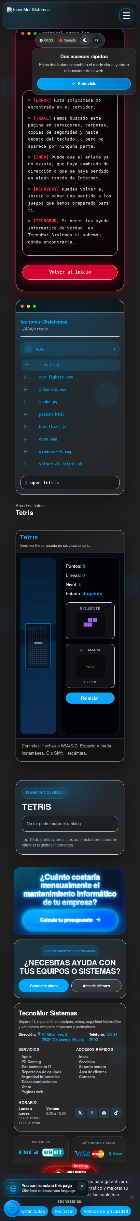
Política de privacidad (106, 1211)
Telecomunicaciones (39, 1081)
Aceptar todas (30, 1211)
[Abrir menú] (126, 15)
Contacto (87, 1076)
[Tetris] (38, 646)
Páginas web (32, 1091)
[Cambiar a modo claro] (85, 40)
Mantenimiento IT (36, 1066)
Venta (26, 1086)
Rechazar (64, 1211)
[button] (46, 1188)
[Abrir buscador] (97, 40)
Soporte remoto (92, 1066)
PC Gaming (31, 1061)
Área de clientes (96, 986)
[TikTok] (116, 1113)
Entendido (87, 83)
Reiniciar (90, 698)
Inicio (84, 1056)
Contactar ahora (44, 986)
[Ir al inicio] (31, 15)
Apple (26, 1056)
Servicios (87, 1061)
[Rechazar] (132, 1197)
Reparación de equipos (41, 1071)
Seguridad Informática (40, 1076)
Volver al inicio (70, 272)
